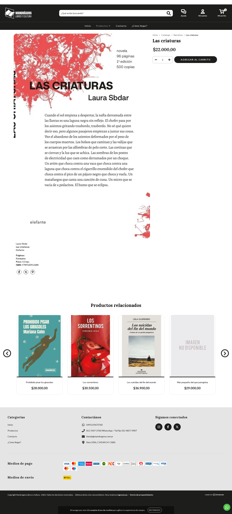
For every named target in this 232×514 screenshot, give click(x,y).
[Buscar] (169, 13)
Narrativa (178, 35)
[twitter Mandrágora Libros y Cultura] (14, 2)
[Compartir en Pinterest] (32, 273)
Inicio (88, 25)
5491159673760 (94, 424)
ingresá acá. (123, 495)
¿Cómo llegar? (139, 25)
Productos (102, 25)
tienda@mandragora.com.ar (99, 436)
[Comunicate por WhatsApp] (226, 507)
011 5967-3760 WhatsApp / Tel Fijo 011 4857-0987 (111, 430)
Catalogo (165, 35)
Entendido (155, 510)
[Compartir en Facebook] (19, 273)
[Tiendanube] (214, 495)
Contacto (121, 25)
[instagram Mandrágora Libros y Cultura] (4, 2)
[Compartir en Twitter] (26, 273)
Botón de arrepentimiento (141, 495)
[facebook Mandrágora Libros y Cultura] (9, 2)
